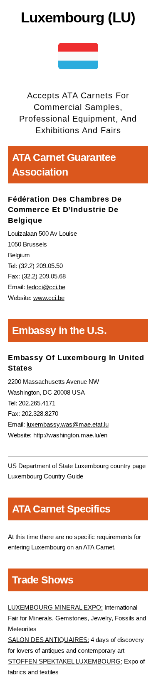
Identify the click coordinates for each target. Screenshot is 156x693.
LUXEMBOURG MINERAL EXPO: (55, 607)
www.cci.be (48, 297)
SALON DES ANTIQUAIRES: (48, 639)
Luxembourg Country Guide (45, 476)
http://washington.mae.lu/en (70, 435)
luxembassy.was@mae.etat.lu (68, 424)
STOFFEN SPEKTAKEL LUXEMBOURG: (65, 661)
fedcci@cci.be (46, 286)
